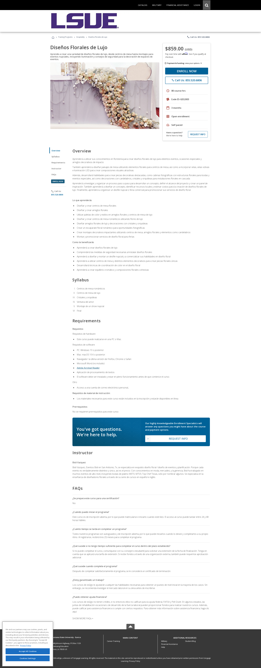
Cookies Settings (28, 658)
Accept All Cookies (28, 651)
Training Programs (65, 37)
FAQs (54, 174)
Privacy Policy (134, 661)
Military (164, 641)
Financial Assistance (169, 644)
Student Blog (190, 641)
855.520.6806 (57, 194)
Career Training (113, 641)
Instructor (56, 168)
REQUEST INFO (197, 134)
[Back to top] (130, 637)
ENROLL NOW (187, 71)
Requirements (58, 162)
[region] (27, 643)
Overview (56, 150)
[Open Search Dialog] (206, 5)
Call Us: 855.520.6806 (198, 37)
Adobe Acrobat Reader (88, 367)
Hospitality (80, 37)
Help (163, 647)
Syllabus (56, 156)
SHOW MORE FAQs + (82, 618)
